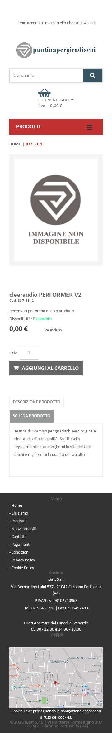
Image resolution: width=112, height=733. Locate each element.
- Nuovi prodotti (22, 529)
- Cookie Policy (21, 568)
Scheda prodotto (31, 416)
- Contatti (17, 537)
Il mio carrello (54, 23)
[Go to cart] (56, 93)
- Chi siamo (18, 513)
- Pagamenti (19, 544)
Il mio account (28, 23)
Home (15, 144)
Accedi (90, 23)
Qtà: (13, 353)
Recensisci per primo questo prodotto (41, 311)
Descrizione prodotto (36, 402)
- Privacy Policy (22, 560)
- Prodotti (17, 521)
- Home (15, 505)
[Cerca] (92, 75)
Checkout (75, 23)
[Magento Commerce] (56, 50)
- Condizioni (19, 552)
